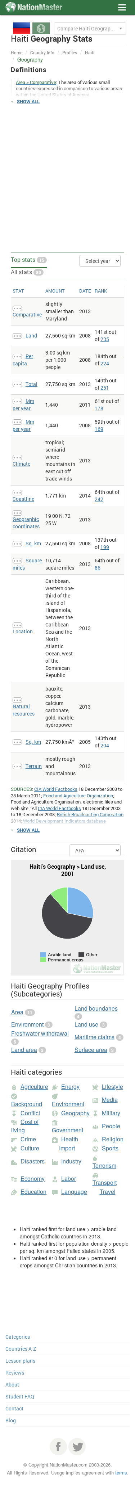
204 (104, 745)
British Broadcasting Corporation (90, 814)
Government (67, 1130)
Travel (108, 1191)
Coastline (23, 498)
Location (23, 631)
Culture (30, 1148)
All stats (26, 272)
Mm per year (23, 405)
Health (69, 1139)
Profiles (69, 52)
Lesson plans (20, 1360)
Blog (10, 1420)
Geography (75, 1113)
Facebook (58, 1446)
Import (67, 1148)
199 (104, 547)
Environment (27, 1024)
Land (31, 335)
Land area (24, 1049)
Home (16, 52)
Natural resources (24, 710)
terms (121, 1472)
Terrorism (104, 1165)
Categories (17, 1336)
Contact (14, 1408)
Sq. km (33, 543)
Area (17, 1012)
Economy (33, 1178)
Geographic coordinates (26, 523)
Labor (68, 1178)
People (111, 1126)
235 (104, 339)
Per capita (23, 360)
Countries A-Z (20, 1348)
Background (26, 1104)
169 (99, 428)
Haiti (89, 52)
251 (104, 387)
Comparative (27, 314)
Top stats (27, 259)
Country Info (42, 52)
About (12, 1384)
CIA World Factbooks (55, 789)
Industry (71, 1161)
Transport (105, 1182)
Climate (21, 463)
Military (111, 1113)
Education (33, 1191)
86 (97, 567)
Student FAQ (19, 1396)
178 (99, 408)
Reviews (14, 1372)
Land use (86, 1024)
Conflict (30, 1113)
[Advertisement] (67, 179)
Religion (112, 1139)
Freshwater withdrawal (40, 1033)
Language (74, 1191)
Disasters (33, 1161)
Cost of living (25, 1125)
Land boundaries (96, 1008)
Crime (28, 1139)
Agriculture (34, 1086)
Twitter (77, 1446)
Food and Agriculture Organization (78, 795)
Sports (110, 1148)
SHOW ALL (28, 101)
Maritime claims (94, 1037)
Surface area (91, 1049)
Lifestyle (112, 1086)
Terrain (34, 766)
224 (104, 363)
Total (31, 384)
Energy (70, 1086)
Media (110, 1099)
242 (99, 499)
